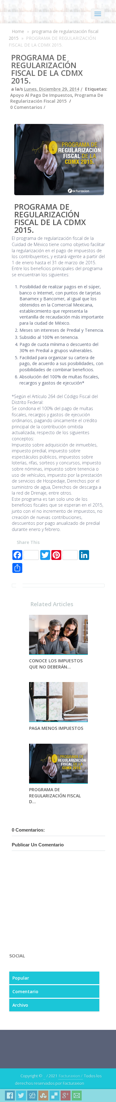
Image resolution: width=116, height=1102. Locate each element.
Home (18, 31)
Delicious (54, 1095)
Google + (66, 1095)
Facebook (10, 1095)
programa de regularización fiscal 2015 (56, 98)
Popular (20, 978)
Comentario (25, 991)
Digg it (32, 1095)
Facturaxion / (70, 1076)
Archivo (20, 1005)
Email (77, 1095)
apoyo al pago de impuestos (41, 95)
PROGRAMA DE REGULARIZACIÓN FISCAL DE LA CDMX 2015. (47, 69)
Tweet (21, 1095)
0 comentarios (26, 107)
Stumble (43, 1095)
